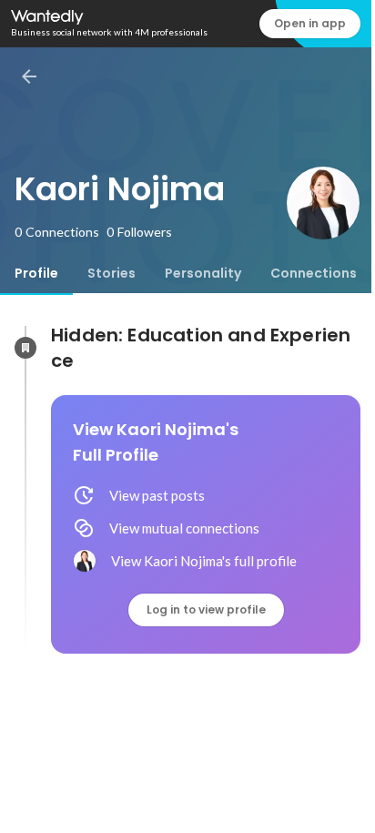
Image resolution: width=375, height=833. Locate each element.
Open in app (310, 23)
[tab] (36, 273)
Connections (313, 273)
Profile (36, 273)
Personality (203, 273)
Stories (111, 273)
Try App (327, 806)
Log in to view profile (206, 609)
